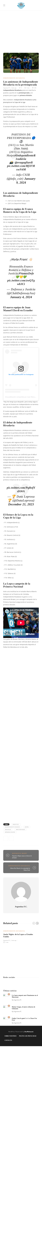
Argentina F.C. (6, 88)
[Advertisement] (21, 21)
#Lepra (27, 827)
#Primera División (10, 832)
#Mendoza (8, 829)
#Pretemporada (20, 829)
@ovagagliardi (24, 162)
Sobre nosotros (10, 1036)
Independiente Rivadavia (14, 78)
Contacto (8, 1040)
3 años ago (13, 88)
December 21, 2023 (21, 504)
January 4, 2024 (21, 297)
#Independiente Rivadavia (12, 827)
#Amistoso (16, 824)
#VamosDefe (26, 273)
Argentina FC (17, 1000)
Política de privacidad (27, 1036)
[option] (21, 935)
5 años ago (13, 940)
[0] (6, 997)
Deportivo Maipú (19, 853)
